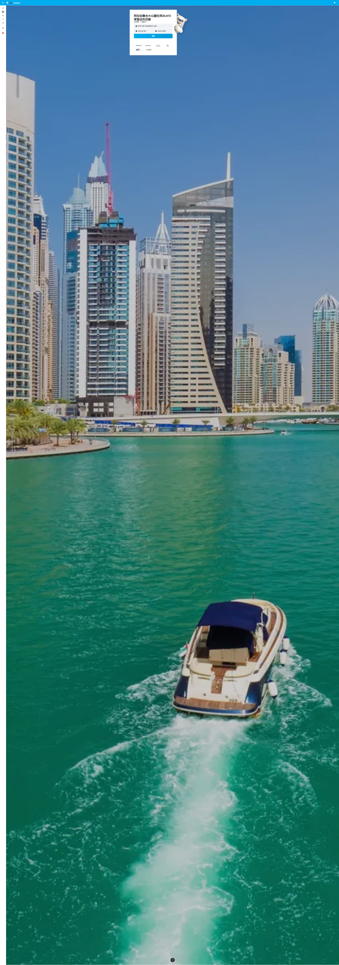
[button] (3, 3)
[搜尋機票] (3, 8)
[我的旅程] (3, 28)
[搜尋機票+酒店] (3, 19)
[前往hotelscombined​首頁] (13, 3)
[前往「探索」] (3, 23)
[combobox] (141, 22)
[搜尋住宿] (3, 12)
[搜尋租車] (3, 15)
